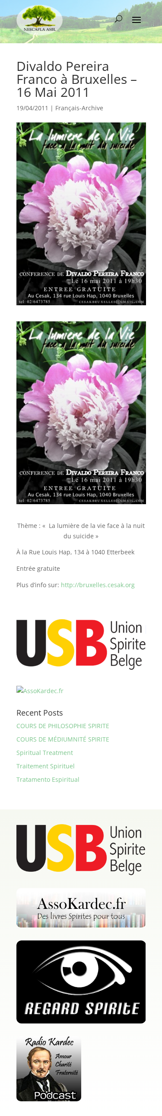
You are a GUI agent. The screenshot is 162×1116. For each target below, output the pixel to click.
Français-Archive (79, 108)
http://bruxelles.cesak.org (98, 585)
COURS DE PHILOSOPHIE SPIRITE (62, 726)
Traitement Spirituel (45, 766)
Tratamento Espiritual (47, 779)
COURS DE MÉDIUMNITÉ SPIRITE (62, 739)
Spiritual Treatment (44, 752)
